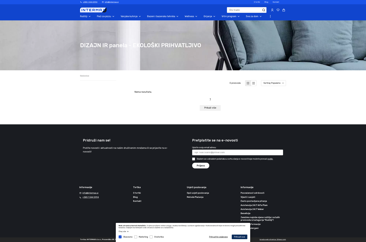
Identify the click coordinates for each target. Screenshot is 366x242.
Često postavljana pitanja (254, 201)
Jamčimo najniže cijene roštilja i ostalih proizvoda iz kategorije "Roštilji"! (260, 218)
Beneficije (245, 213)
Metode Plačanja (195, 197)
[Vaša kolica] (283, 10)
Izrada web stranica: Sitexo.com (273, 239)
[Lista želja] (278, 10)
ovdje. (270, 159)
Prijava (201, 165)
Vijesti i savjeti (248, 197)
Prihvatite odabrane (218, 237)
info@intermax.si (112, 2)
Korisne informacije (250, 224)
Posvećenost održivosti (252, 193)
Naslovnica (84, 76)
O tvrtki (257, 2)
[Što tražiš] (263, 10)
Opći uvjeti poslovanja (198, 193)
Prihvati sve (239, 237)
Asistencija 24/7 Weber (252, 209)
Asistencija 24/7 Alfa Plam (254, 205)
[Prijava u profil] (272, 10)
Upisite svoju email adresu (204, 147)
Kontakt (276, 2)
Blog (266, 2)
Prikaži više (210, 107)
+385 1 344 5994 (90, 2)
